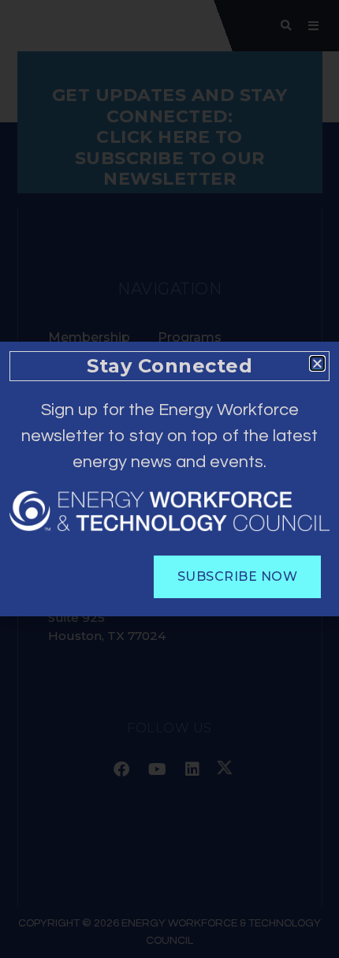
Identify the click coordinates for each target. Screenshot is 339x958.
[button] (317, 363)
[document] (169, 479)
